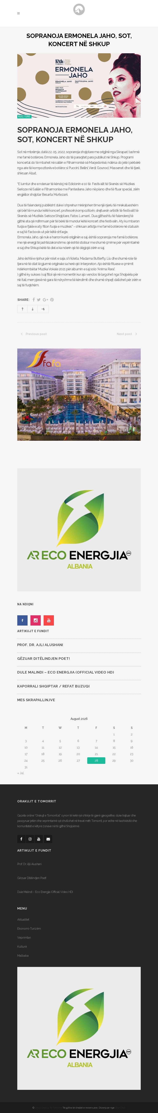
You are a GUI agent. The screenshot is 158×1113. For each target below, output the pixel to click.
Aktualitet (23, 919)
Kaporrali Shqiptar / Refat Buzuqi (53, 686)
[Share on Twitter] (39, 299)
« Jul (20, 773)
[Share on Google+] (45, 299)
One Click (120, 1107)
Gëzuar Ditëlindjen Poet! (43, 658)
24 (26, 760)
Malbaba (23, 955)
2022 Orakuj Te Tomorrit (49, 1107)
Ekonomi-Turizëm (29, 928)
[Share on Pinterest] (52, 299)
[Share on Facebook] (34, 299)
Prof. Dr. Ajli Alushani (40, 645)
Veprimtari (24, 937)
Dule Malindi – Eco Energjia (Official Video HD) (65, 672)
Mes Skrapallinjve (36, 700)
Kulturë (22, 946)
